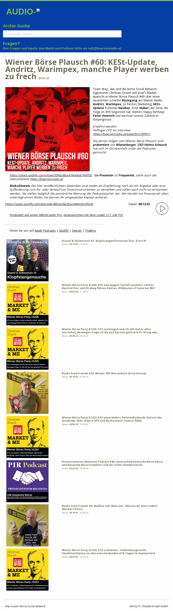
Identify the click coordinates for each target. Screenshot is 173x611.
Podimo (90, 230)
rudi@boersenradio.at (105, 48)
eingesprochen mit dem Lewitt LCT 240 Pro (93, 215)
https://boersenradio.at (46, 179)
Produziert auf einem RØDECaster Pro (35, 215)
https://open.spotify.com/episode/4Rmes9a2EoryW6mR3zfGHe (49, 204)
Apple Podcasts (45, 230)
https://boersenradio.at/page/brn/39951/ (121, 134)
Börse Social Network (32, 606)
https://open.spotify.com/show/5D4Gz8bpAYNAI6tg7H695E (50, 175)
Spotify (64, 230)
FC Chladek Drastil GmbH (153, 606)
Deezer (77, 230)
